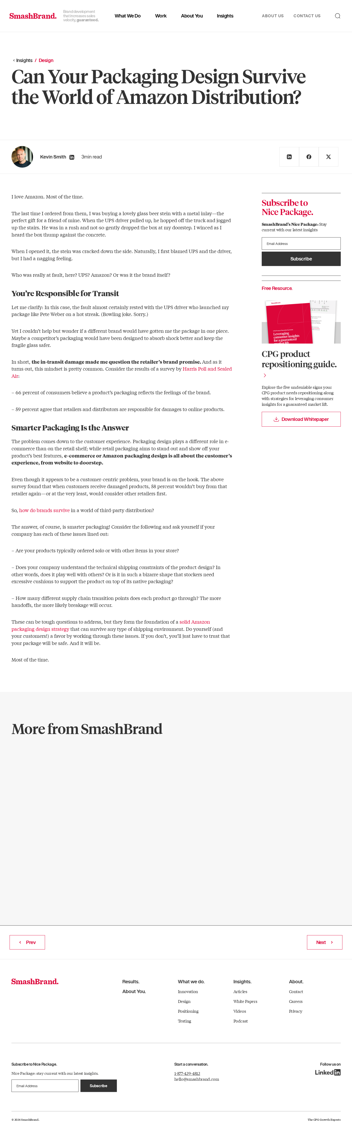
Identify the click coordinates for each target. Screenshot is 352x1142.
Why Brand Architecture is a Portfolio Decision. (270, 781)
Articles (240, 991)
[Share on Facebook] (308, 156)
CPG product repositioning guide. (299, 358)
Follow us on (330, 1064)
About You (192, 15)
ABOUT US (273, 15)
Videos (239, 1011)
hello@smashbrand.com (196, 1079)
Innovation (188, 991)
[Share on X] (328, 156)
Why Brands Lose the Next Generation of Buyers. (60, 781)
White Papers (245, 1001)
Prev (31, 942)
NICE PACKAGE (38, 758)
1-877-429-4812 (187, 1073)
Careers (296, 1001)
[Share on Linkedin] (289, 156)
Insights (225, 15)
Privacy (296, 1011)
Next (321, 942)
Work (161, 15)
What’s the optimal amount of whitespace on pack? (169, 781)
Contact (296, 991)
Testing (184, 1021)
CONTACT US (307, 15)
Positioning (188, 1011)
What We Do (128, 15)
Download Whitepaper (305, 419)
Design (135, 758)
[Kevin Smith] (71, 157)
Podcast (240, 1021)
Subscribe (301, 258)
